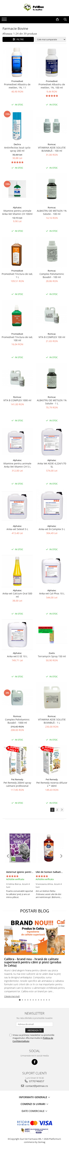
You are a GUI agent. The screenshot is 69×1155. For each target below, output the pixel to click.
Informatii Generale (33, 1097)
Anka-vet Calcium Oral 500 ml (17, 595)
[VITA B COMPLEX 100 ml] (51, 315)
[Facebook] (35, 1062)
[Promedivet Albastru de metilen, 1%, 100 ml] (51, 62)
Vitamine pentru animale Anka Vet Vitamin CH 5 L (17, 465)
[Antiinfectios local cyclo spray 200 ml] (17, 125)
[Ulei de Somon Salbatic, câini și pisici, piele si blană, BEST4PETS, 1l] (49, 848)
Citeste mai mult (12, 996)
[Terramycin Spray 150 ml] (51, 634)
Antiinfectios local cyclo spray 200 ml (17, 149)
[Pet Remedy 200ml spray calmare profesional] (17, 760)
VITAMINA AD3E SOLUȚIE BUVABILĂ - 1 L (52, 721)
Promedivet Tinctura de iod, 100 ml (17, 339)
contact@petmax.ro (36, 1085)
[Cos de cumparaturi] (57, 19)
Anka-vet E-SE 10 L (17, 656)
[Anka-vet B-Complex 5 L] (51, 506)
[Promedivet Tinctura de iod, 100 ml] (17, 315)
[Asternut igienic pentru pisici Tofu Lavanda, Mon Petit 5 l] (19, 848)
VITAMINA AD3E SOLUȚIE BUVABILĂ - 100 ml (52, 149)
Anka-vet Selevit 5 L (17, 529)
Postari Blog (34, 911)
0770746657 (36, 1081)
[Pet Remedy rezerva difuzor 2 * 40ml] (51, 760)
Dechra (17, 144)
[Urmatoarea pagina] (62, 810)
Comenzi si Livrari (33, 1104)
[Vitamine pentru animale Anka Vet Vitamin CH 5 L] (17, 441)
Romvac (52, 144)
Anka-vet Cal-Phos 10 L (51, 593)
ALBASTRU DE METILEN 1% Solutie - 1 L (52, 402)
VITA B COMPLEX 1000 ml (17, 400)
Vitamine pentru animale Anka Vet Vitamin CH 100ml (17, 212)
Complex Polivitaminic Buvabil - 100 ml (52, 275)
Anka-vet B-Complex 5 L (52, 529)
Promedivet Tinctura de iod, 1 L (17, 275)
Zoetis (52, 653)
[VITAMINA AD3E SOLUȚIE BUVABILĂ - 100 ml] (51, 126)
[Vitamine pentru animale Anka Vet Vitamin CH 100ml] (17, 189)
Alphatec (17, 207)
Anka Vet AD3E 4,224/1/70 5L (52, 465)
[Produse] (5, 20)
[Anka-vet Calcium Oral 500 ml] (17, 571)
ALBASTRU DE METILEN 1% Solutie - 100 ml (52, 212)
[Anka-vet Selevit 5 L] (17, 506)
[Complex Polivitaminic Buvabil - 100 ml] (51, 252)
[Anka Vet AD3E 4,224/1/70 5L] (51, 441)
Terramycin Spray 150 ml (52, 656)
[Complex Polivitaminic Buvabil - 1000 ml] (17, 697)
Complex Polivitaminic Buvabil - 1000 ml (17, 721)
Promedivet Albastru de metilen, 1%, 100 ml (52, 86)
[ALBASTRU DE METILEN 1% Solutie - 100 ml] (51, 188)
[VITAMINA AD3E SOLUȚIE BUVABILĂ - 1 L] (51, 697)
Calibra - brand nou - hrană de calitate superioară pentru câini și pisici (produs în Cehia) (33, 962)
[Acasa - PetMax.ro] (34, 8)
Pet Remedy (17, 779)
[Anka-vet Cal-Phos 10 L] (51, 571)
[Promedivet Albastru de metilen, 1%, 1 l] (17, 62)
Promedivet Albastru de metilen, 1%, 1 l (17, 86)
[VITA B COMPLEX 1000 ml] (17, 378)
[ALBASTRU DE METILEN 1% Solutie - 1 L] (51, 378)
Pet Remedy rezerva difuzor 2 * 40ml (51, 784)
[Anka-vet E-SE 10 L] (17, 634)
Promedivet (17, 81)
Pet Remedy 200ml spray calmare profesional (17, 784)
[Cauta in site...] (65, 19)
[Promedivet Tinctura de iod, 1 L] (17, 252)
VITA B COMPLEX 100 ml (52, 337)
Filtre (19, 39)
